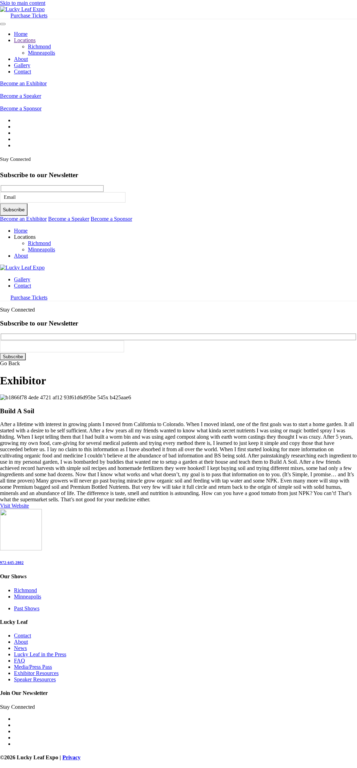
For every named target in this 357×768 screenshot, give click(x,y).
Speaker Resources (35, 679)
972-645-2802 (12, 563)
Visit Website (14, 506)
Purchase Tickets (28, 15)
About (21, 59)
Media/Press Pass (33, 667)
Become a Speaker (20, 96)
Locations (25, 40)
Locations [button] (25, 237)
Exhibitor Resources (36, 673)
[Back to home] (22, 9)
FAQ (19, 661)
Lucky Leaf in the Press (40, 654)
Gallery (22, 65)
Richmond (39, 46)
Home (21, 34)
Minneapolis (41, 53)
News (20, 648)
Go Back (10, 363)
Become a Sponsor (20, 108)
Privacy (71, 757)
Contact (22, 72)
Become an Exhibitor (23, 83)
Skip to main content (22, 3)
